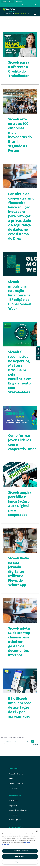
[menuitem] (6, 1)
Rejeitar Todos (20, 856)
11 (33, 742)
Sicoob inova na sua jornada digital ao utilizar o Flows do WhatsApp (18, 571)
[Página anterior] (7, 741)
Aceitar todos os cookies (20, 851)
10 (27, 741)
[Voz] (38, 353)
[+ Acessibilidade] (38, 358)
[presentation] (7, 1)
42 (17, 744)
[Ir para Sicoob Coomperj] (9, 10)
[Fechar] (37, 831)
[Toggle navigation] (35, 13)
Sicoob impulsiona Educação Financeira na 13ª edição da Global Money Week (19, 295)
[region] (20, 847)
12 (5, 744)
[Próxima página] (35, 744)
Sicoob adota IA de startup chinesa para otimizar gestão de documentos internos (19, 641)
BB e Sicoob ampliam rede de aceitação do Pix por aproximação (19, 707)
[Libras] (38, 349)
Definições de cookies (20, 862)
